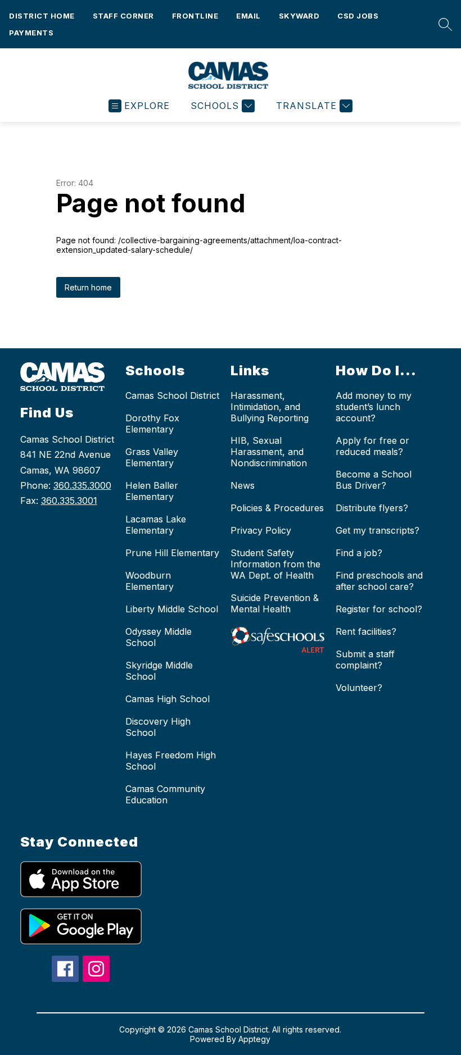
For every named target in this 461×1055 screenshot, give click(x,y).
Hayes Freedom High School (170, 760)
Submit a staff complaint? (365, 659)
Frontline (195, 15)
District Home (42, 15)
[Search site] (442, 24)
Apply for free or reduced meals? (372, 446)
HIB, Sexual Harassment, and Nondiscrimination (269, 452)
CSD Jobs (357, 15)
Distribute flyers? (372, 507)
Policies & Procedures (277, 507)
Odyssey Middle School (158, 637)
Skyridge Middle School (159, 671)
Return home (88, 287)
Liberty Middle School (171, 609)
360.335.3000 (82, 485)
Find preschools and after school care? (379, 581)
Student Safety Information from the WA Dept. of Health (275, 564)
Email (248, 15)
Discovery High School (158, 727)
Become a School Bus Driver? (374, 480)
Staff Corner (123, 15)
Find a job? (359, 552)
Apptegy (254, 1039)
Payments (31, 32)
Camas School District (172, 395)
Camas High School (167, 698)
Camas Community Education (165, 794)
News (243, 485)
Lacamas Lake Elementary (155, 524)
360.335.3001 (69, 500)
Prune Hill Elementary (172, 552)
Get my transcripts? (377, 530)
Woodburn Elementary (149, 581)
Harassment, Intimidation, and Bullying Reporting (270, 407)
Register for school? (379, 609)
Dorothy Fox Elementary (152, 423)
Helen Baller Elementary (151, 491)
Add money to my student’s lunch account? (374, 407)
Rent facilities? (366, 631)
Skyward (299, 15)
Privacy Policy (261, 530)
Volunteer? (359, 687)
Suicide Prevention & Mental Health (275, 603)
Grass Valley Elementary (151, 457)
